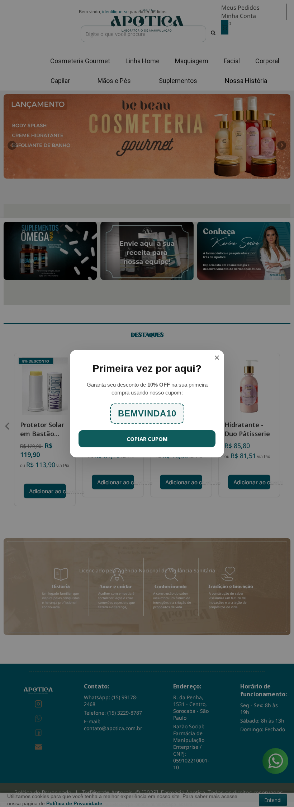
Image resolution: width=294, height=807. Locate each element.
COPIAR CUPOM (147, 438)
